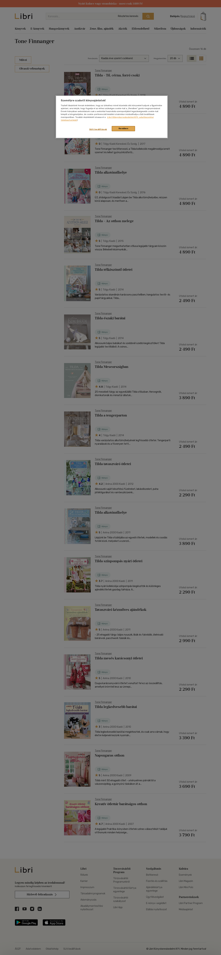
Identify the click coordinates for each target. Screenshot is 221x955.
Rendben (123, 128)
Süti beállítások (98, 129)
